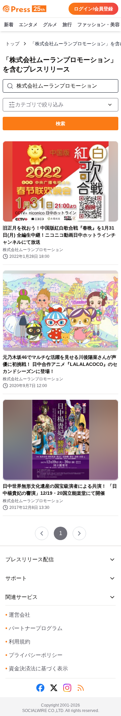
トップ (12, 43)
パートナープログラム (34, 628)
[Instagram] (67, 688)
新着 (8, 24)
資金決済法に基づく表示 (36, 668)
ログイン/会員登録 (93, 8)
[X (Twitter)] (54, 688)
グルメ (50, 24)
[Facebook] (40, 688)
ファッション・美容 (98, 24)
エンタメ (28, 24)
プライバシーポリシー (34, 655)
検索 (60, 123)
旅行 (67, 24)
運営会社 (17, 615)
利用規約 (17, 642)
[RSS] (81, 688)
